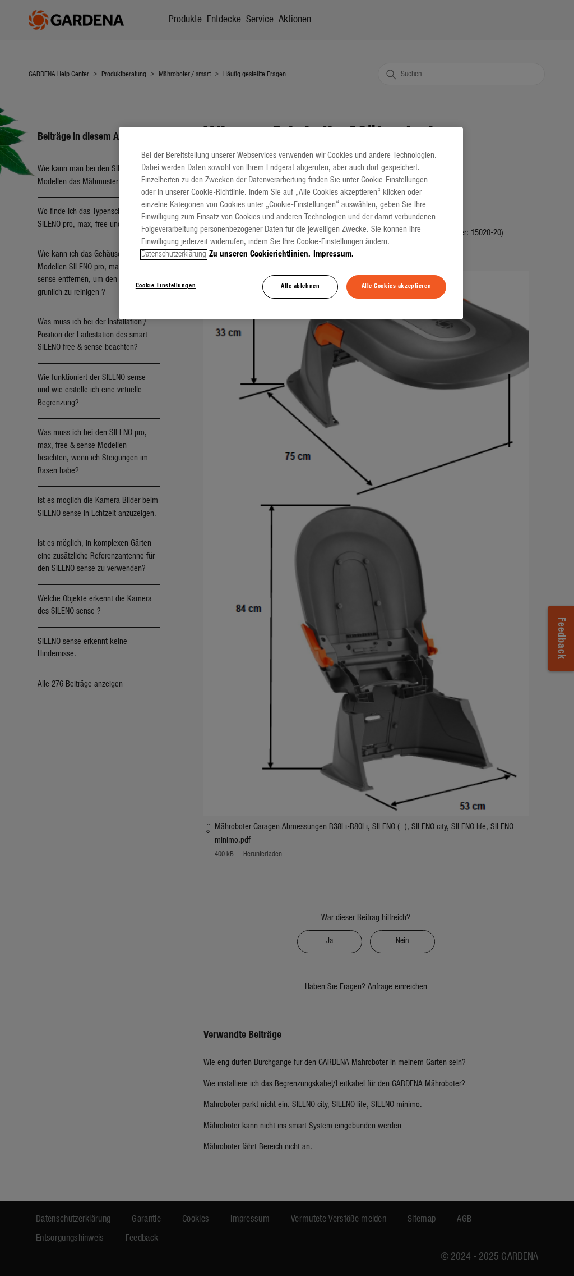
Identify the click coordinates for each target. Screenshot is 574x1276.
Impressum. (333, 254)
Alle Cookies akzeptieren (397, 286)
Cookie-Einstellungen (166, 285)
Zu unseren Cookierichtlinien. (260, 254)
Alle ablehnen (300, 286)
